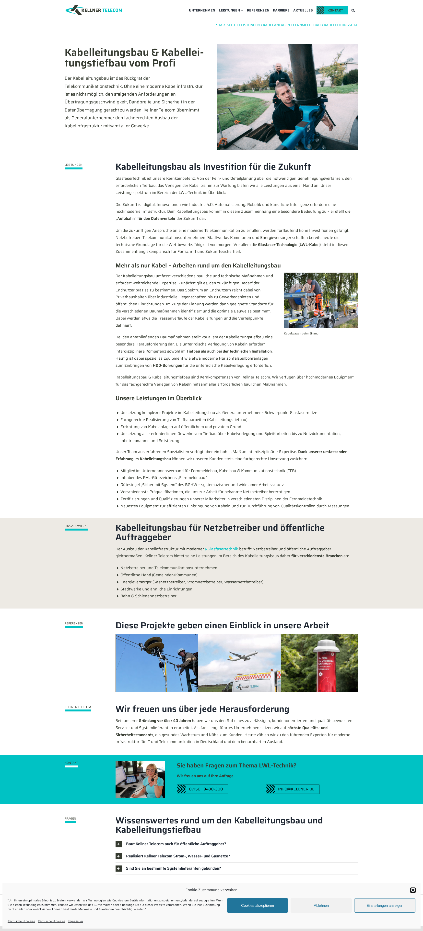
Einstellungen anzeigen (384, 905)
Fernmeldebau (307, 25)
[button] (413, 890)
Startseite (226, 25)
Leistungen (249, 25)
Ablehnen (321, 905)
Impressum (75, 921)
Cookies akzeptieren (257, 905)
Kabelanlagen (276, 25)
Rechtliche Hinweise (21, 921)
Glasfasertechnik (223, 549)
